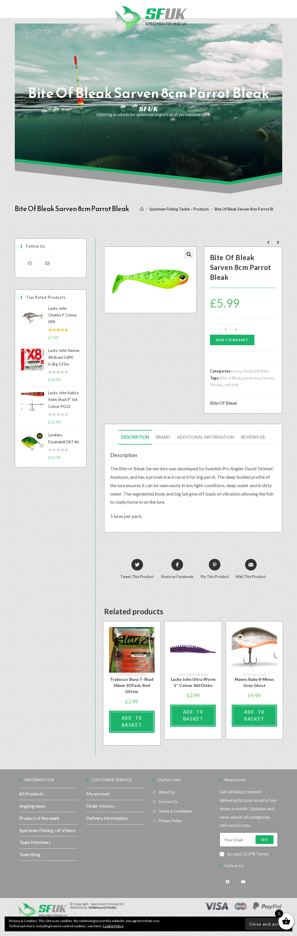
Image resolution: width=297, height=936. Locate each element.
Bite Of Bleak (223, 403)
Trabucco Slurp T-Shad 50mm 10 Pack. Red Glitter (131, 685)
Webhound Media (102, 907)
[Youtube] (47, 263)
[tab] (135, 437)
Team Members (35, 842)
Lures (236, 371)
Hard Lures (250, 674)
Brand (163, 437)
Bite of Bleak (230, 378)
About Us (167, 792)
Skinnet (216, 384)
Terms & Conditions (175, 811)
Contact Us (168, 801)
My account (98, 793)
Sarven (267, 378)
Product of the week (39, 818)
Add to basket (232, 340)
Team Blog (30, 854)
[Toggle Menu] (9, 9)
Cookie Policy (113, 926)
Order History (100, 806)
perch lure (251, 378)
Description (135, 437)
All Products (31, 793)
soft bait (231, 384)
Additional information (205, 437)
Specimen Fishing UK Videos (47, 830)
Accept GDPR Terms (248, 853)
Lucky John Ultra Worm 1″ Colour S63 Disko (193, 682)
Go (264, 839)
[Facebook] (30, 263)
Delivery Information (107, 818)
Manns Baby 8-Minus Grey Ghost (254, 682)
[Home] (142, 209)
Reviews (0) (253, 437)
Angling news (32, 806)
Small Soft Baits (256, 371)
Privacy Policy (170, 820)
